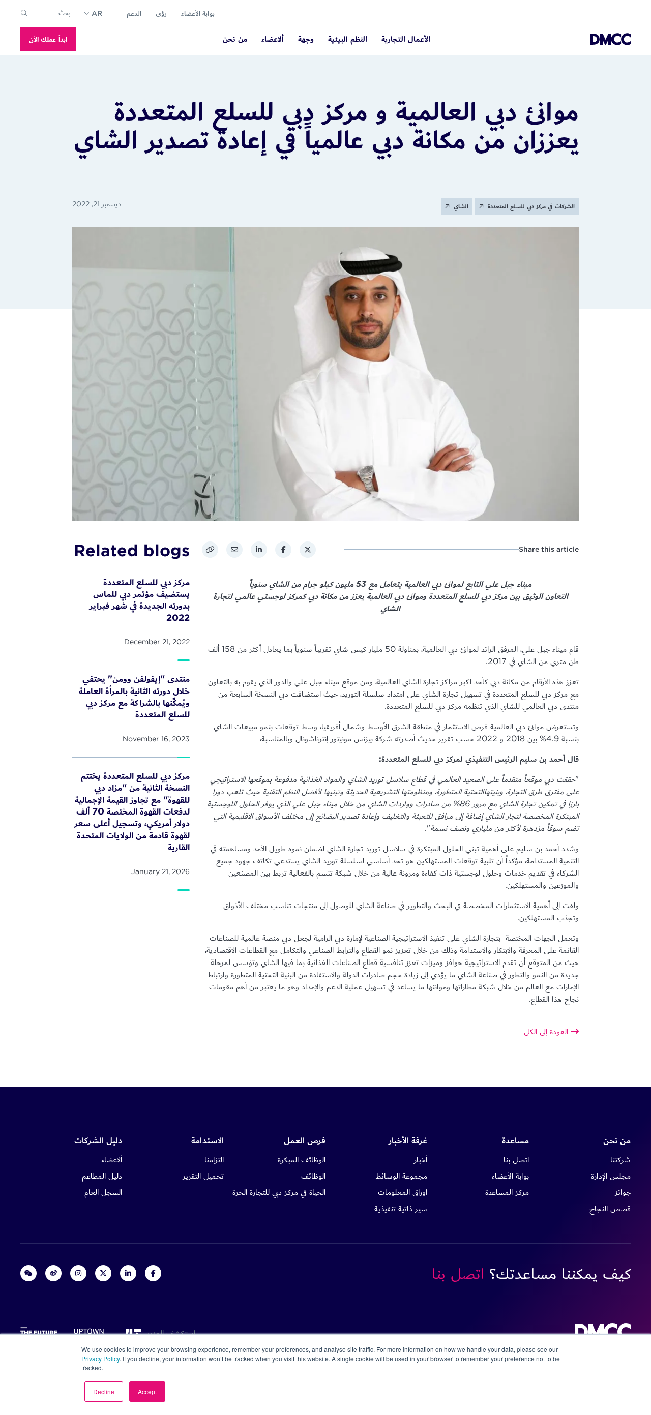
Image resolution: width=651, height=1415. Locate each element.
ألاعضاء (111, 1159)
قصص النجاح (610, 1208)
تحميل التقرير (203, 1176)
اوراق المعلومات (402, 1192)
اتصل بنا (516, 1159)
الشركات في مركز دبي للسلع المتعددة (530, 206)
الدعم (134, 13)
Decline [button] (103, 1391)
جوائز (623, 1192)
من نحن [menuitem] (235, 39)
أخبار (420, 1159)
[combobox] (45, 13)
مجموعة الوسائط (401, 1176)
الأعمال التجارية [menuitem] (405, 39)
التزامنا (214, 1159)
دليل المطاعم (102, 1176)
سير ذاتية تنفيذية (400, 1208)
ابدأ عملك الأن (48, 39)
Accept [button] (147, 1391)
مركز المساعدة (507, 1192)
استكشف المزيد (168, 1333)
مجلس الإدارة (611, 1176)
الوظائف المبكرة (302, 1159)
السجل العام (103, 1192)
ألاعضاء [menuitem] (272, 39)
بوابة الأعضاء (198, 13)
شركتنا (620, 1159)
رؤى (161, 13)
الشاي (460, 206)
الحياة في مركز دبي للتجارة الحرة (279, 1192)
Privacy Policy (100, 1358)
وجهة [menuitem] (306, 39)
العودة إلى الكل (547, 1031)
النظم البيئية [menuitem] (347, 39)
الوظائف (313, 1176)
